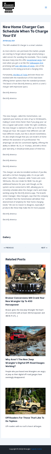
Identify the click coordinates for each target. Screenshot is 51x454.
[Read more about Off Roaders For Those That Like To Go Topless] (25, 401)
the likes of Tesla (20, 74)
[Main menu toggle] (46, 7)
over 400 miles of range (25, 66)
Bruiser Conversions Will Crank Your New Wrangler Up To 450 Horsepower (25, 301)
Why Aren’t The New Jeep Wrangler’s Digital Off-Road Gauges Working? (25, 363)
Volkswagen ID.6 (36, 63)
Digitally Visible (36, 449)
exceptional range (34, 60)
